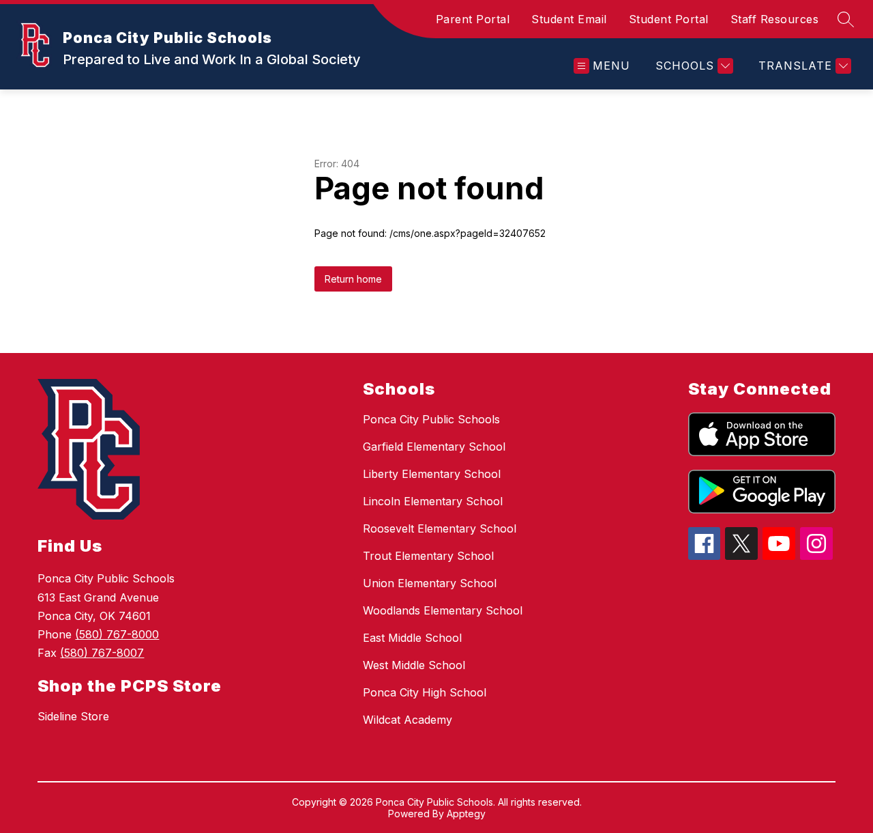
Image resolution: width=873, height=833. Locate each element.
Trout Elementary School (428, 556)
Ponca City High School (424, 692)
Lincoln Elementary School (433, 501)
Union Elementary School (430, 583)
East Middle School (412, 638)
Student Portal (669, 19)
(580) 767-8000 (117, 634)
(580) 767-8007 (102, 653)
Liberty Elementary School (432, 474)
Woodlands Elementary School (442, 610)
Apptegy (466, 813)
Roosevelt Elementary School (439, 528)
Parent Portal (473, 19)
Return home (353, 279)
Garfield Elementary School (434, 446)
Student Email (569, 19)
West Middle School (414, 665)
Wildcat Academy (407, 719)
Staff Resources (774, 19)
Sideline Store (73, 716)
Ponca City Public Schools (431, 419)
